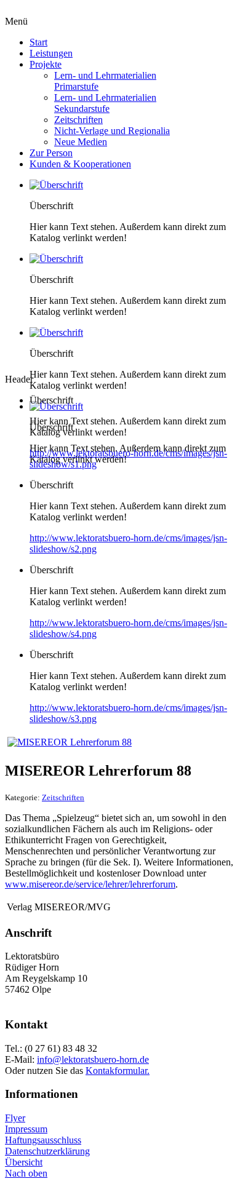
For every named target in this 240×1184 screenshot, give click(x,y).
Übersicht (23, 1162)
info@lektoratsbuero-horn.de (93, 1059)
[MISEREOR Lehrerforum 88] (69, 742)
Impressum (26, 1129)
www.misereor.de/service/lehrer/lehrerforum (90, 884)
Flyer (15, 1118)
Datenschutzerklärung (47, 1151)
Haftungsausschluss (43, 1140)
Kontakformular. (118, 1070)
